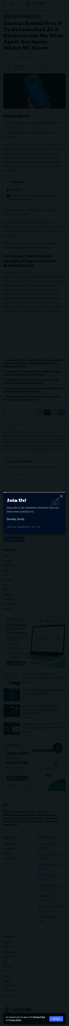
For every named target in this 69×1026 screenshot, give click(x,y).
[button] (56, 1018)
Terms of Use (15, 1020)
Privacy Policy (39, 1017)
